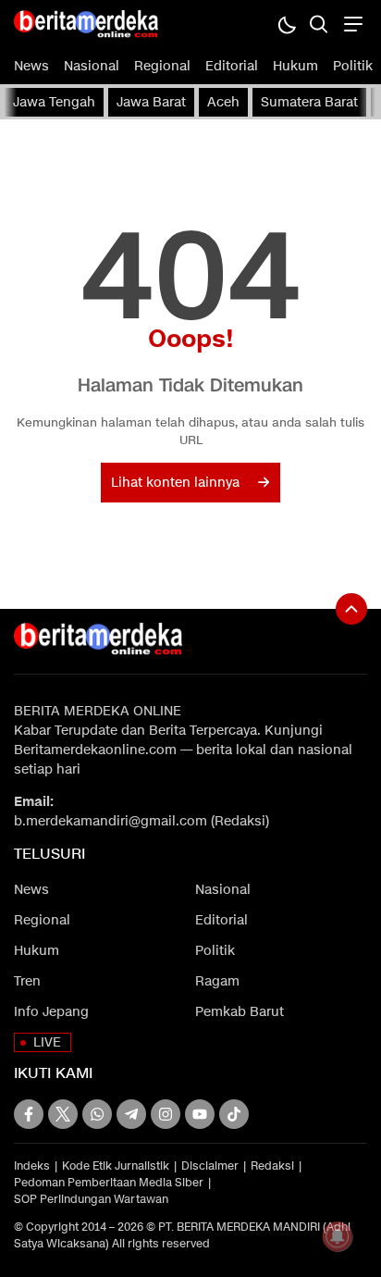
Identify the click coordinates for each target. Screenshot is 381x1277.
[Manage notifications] (337, 1236)
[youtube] (200, 1114)
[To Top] (351, 609)
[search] (318, 23)
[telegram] (131, 1114)
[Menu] (351, 23)
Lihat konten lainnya (175, 482)
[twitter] (63, 1114)
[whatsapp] (97, 1114)
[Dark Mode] (286, 23)
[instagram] (165, 1114)
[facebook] (28, 1114)
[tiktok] (234, 1114)
